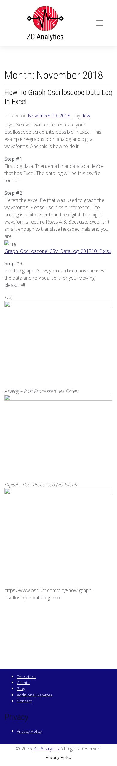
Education (26, 676)
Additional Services (34, 695)
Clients (23, 682)
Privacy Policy (29, 731)
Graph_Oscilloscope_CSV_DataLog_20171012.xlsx (57, 251)
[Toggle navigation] (100, 23)
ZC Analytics (46, 748)
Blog (21, 688)
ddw (85, 115)
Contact (24, 701)
